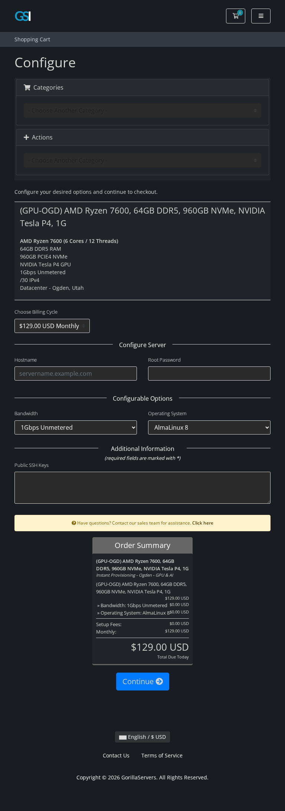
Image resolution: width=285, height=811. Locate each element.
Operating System (167, 413)
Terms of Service (162, 755)
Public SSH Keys (31, 465)
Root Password (164, 359)
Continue (138, 681)
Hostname (25, 359)
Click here (202, 523)
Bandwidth (26, 413)
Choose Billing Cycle (36, 311)
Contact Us (116, 755)
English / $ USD (146, 736)
